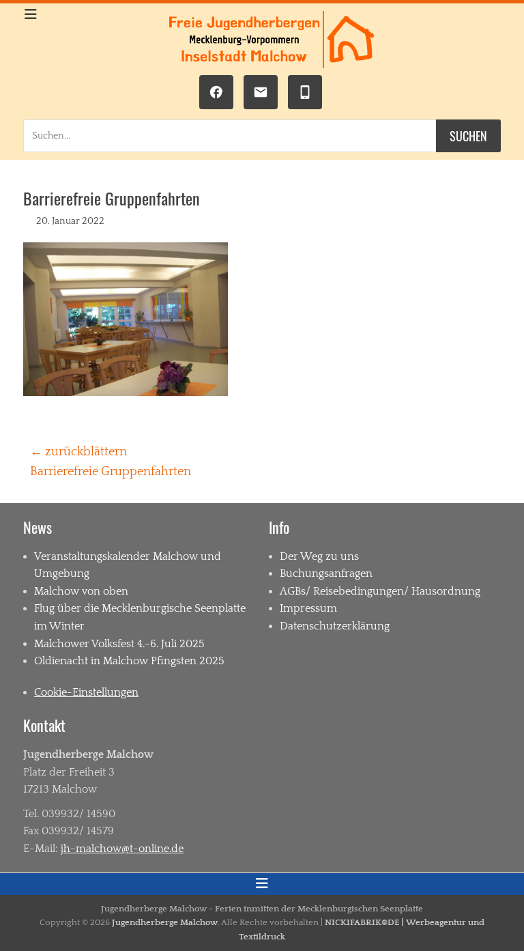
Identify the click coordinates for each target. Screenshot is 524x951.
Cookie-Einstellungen (86, 692)
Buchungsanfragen (326, 573)
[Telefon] (305, 92)
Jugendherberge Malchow (165, 922)
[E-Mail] (261, 92)
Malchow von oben (81, 591)
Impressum (308, 608)
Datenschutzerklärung (335, 626)
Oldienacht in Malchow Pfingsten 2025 (129, 661)
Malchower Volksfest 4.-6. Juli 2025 (119, 644)
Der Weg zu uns (319, 556)
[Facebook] (216, 92)
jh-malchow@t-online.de (122, 848)
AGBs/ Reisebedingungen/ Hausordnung (380, 591)
